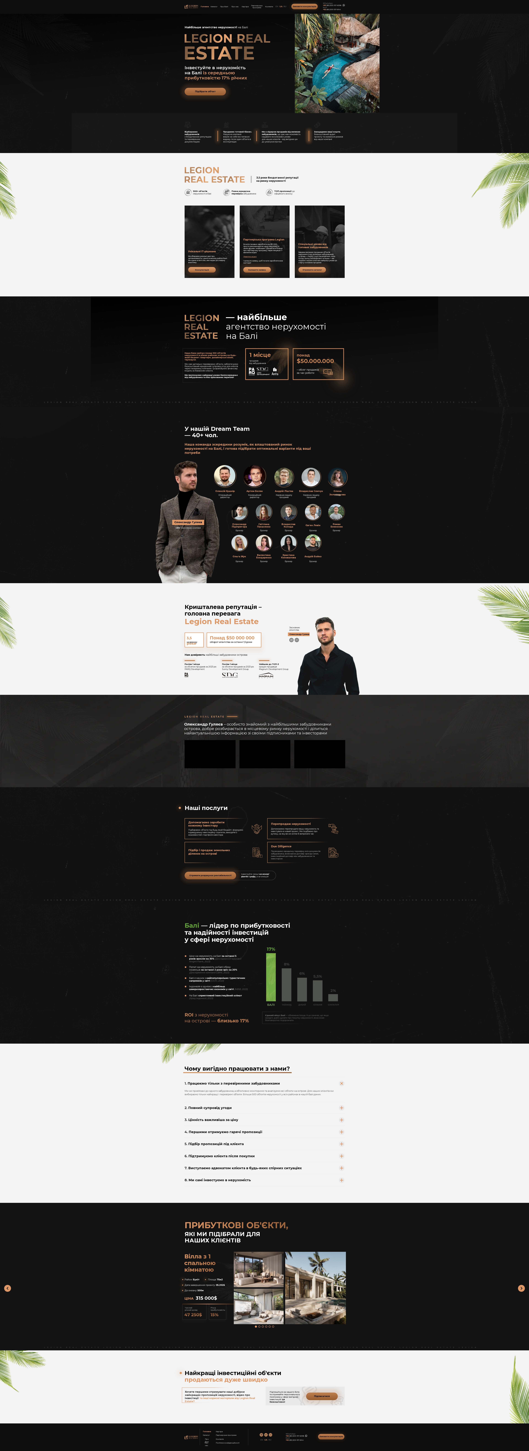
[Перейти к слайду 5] (270, 1327)
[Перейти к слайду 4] (266, 1327)
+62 (324, 5)
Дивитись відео (250, 257)
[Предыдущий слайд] (7, 1288)
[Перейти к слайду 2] (259, 1327)
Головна (207, 1431)
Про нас (235, 7)
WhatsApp (328, 3)
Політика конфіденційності (227, 1443)
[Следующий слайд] (521, 1288)
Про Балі (224, 7)
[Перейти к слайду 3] (263, 1327)
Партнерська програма (256, 7)
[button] (304, 6)
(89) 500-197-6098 (333, 5)
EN (277, 6)
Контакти (269, 7)
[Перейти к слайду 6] (273, 1327)
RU (285, 6)
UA (281, 6)
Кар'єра (245, 7)
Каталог (214, 7)
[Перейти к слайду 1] (256, 1327)
